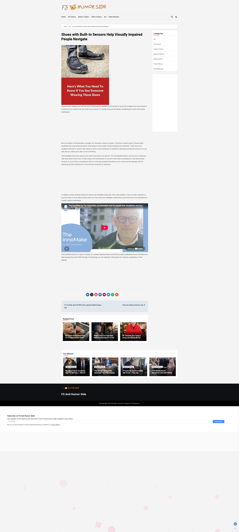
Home (63, 17)
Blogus (127, 403)
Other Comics (96, 17)
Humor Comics (83, 17)
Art (105, 17)
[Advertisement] (105, 128)
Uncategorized (158, 69)
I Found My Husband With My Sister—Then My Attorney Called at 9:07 (133, 373)
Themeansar (135, 403)
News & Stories (159, 54)
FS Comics (72, 17)
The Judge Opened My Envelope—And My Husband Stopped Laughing (105, 373)
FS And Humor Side (73, 394)
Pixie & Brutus (114, 17)
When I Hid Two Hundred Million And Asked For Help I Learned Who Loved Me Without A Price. (104, 339)
